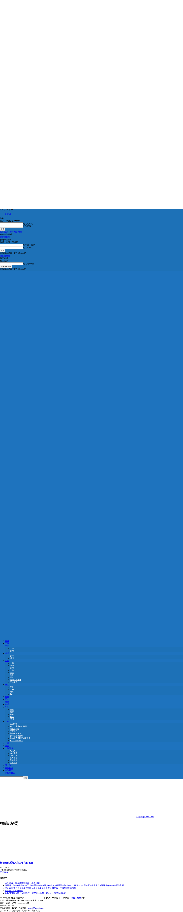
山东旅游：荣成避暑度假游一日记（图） (23, 883)
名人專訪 (13, 751)
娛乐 (7, 704)
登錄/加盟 (8, 214)
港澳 (7, 653)
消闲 (12, 719)
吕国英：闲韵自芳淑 (14, 891)
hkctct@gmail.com (35, 908)
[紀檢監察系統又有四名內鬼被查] (20, 857)
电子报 (8, 765)
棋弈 (12, 677)
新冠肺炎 (13, 724)
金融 (12, 689)
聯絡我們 (9, 767)
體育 (7, 702)
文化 (7, 660)
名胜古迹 (13, 763)
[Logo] (91, 453)
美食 (12, 710)
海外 (12, 666)
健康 (12, 714)
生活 (7, 707)
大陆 (12, 648)
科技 (7, 696)
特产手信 (13, 758)
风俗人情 (13, 760)
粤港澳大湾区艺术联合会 (20, 738)
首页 (7, 641)
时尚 (12, 717)
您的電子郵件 (29, 245)
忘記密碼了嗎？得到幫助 (11, 232)
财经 (7, 684)
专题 (7, 721)
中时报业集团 (75, 898)
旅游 (12, 712)
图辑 (7, 743)
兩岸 (7, 646)
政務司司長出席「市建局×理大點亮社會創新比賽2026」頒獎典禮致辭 (35, 893)
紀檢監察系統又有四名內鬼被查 (16, 862)
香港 (12, 656)
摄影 (12, 675)
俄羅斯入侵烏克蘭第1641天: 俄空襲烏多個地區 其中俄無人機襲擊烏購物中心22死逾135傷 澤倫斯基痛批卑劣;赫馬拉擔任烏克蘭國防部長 (64, 885)
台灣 (12, 651)
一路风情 (9, 748)
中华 (12, 663)
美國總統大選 (15, 734)
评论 (7, 699)
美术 (12, 668)
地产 (12, 692)
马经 (12, 694)
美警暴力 (13, 731)
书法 (12, 673)
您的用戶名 (28, 224)
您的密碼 (27, 226)
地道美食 (13, 753)
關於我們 (9, 770)
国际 (7, 643)
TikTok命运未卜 (16, 741)
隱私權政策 (5, 237)
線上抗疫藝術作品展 (18, 726)
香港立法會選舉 (16, 736)
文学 (12, 670)
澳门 (12, 658)
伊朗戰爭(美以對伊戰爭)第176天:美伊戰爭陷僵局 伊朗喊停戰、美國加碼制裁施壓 (40, 888)
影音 (7, 745)
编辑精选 (13, 756)
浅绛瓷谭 (13, 682)
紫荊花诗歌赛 (15, 680)
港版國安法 (14, 729)
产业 (12, 687)
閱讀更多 (4, 872)
